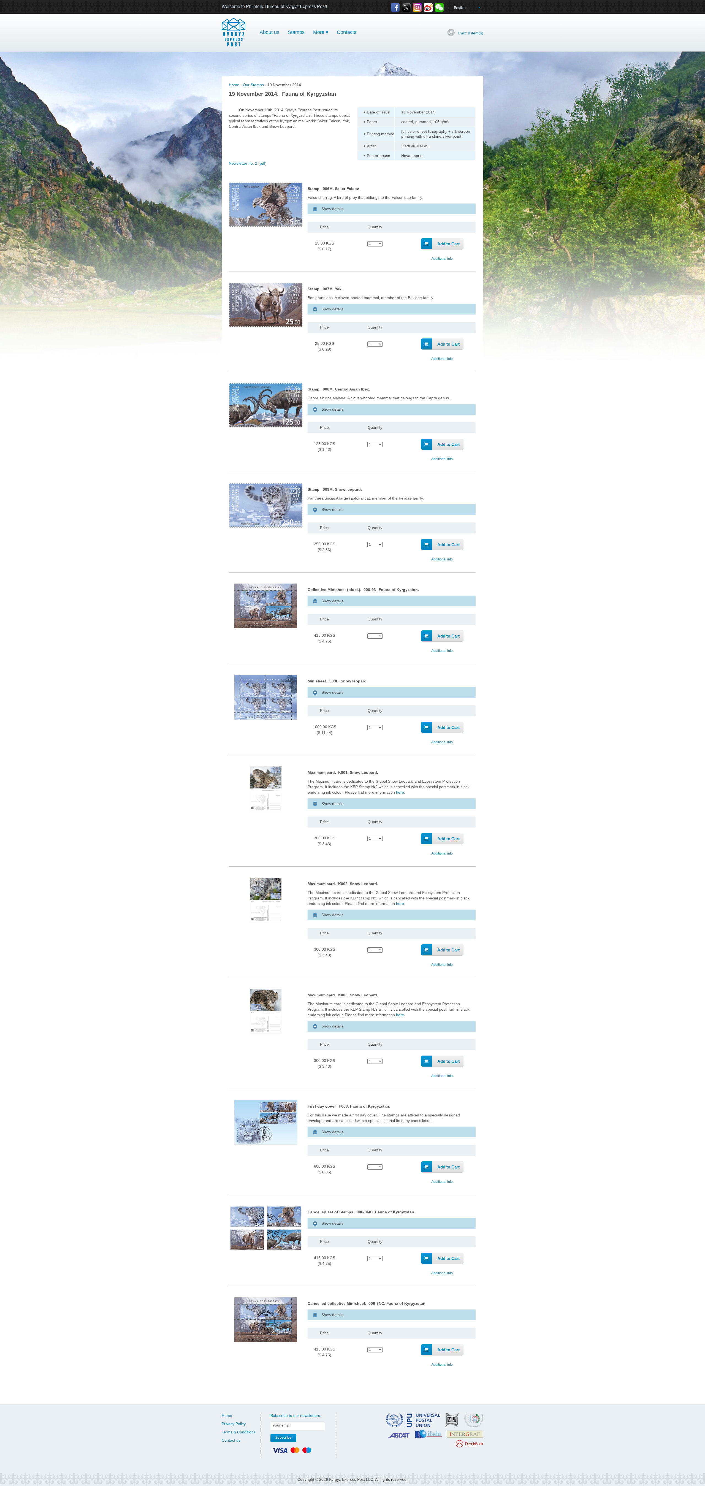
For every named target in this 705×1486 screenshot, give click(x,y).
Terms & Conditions (239, 1432)
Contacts (346, 32)
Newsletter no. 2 (243, 163)
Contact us (231, 1440)
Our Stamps (253, 85)
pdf (262, 163)
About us (269, 32)
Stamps (296, 32)
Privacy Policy (234, 1424)
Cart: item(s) (470, 33)
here (400, 792)
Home (234, 85)
